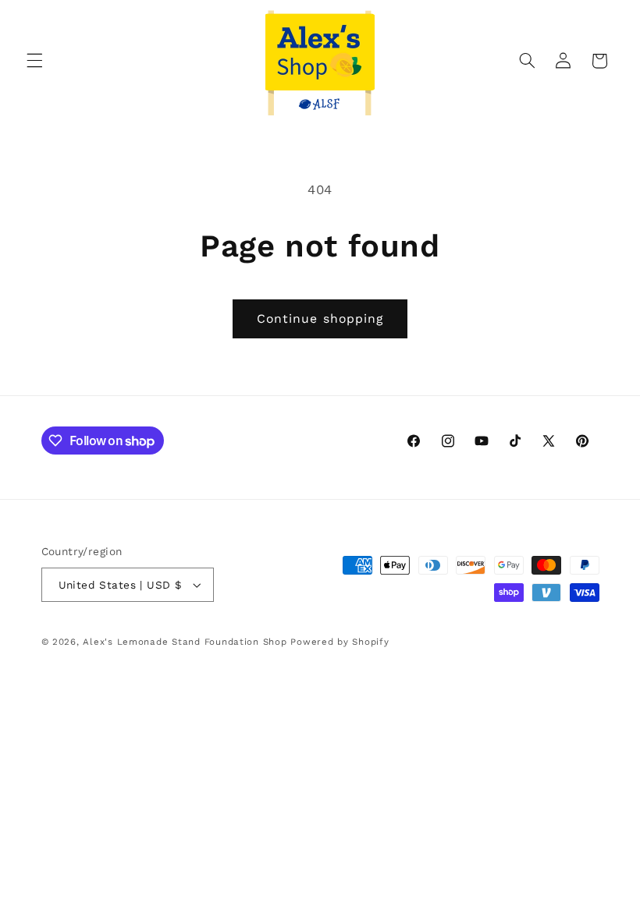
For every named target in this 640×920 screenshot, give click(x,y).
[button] (34, 61)
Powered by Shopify (339, 641)
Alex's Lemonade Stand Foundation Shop (184, 641)
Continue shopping (320, 318)
